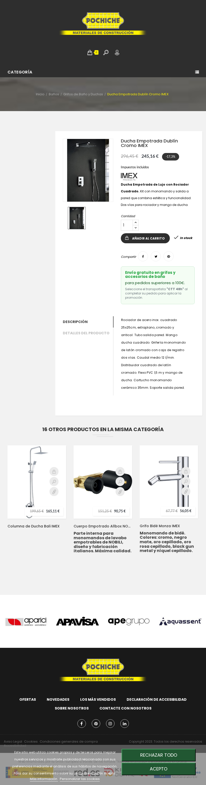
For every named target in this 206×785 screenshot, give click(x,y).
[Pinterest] (169, 256)
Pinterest (96, 723)
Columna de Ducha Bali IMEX (34, 526)
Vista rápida (54, 481)
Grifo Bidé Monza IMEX (160, 525)
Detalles (54, 491)
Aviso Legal (13, 741)
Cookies (31, 741)
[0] (90, 52)
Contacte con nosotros (125, 708)
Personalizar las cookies (80, 778)
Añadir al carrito (148, 238)
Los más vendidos (98, 699)
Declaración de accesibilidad (157, 699)
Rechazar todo (158, 755)
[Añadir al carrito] (54, 471)
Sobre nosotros (72, 708)
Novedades (58, 699)
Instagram (110, 723)
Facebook (81, 723)
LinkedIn (124, 723)
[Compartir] (143, 256)
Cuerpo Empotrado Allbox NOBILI (103, 526)
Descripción (75, 321)
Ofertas (27, 699)
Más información (44, 778)
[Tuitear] (156, 256)
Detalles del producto (86, 333)
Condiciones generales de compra (69, 741)
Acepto (158, 769)
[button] (90, 52)
